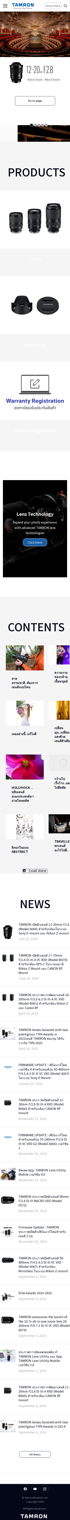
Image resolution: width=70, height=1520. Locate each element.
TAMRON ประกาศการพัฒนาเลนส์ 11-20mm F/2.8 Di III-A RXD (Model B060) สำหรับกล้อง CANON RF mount (44, 1393)
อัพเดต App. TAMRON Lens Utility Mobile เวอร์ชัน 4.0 (42, 1172)
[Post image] (25, 657)
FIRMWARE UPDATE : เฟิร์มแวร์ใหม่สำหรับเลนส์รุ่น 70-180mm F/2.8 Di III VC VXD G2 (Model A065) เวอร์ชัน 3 (43, 1141)
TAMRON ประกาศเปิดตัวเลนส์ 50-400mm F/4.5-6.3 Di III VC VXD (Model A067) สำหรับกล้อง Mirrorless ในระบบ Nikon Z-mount (43, 1264)
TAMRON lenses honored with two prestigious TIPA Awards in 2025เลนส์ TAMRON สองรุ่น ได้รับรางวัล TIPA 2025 (43, 1036)
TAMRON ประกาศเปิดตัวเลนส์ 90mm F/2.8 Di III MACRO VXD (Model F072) (43, 1200)
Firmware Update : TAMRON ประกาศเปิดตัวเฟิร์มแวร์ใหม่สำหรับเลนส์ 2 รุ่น (42, 1231)
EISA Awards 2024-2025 (35, 1293)
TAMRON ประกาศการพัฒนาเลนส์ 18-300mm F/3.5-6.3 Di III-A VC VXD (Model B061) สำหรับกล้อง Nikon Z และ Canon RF (44, 1001)
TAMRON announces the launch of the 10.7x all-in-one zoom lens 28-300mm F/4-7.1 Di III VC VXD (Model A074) (44, 1323)
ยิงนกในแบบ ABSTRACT (20, 849)
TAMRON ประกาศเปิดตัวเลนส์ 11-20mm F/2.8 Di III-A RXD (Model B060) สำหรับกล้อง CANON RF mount (41, 1106)
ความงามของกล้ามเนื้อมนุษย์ (61, 676)
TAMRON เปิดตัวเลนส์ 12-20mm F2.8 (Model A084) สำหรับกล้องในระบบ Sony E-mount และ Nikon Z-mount (43, 928)
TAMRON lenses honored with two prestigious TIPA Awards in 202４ (43, 1424)
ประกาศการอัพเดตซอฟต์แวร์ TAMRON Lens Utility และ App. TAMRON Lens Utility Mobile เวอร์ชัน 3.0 (40, 1358)
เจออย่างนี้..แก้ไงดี (24, 733)
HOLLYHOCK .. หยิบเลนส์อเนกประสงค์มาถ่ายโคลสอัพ (23, 794)
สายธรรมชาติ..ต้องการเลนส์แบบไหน (25, 682)
